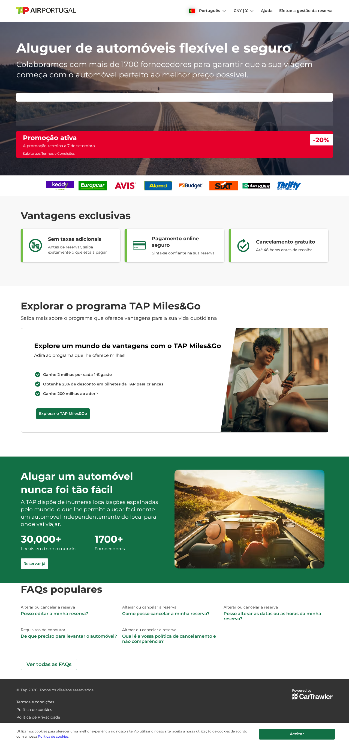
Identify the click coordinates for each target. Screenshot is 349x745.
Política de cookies (53, 736)
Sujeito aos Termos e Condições (49, 262)
